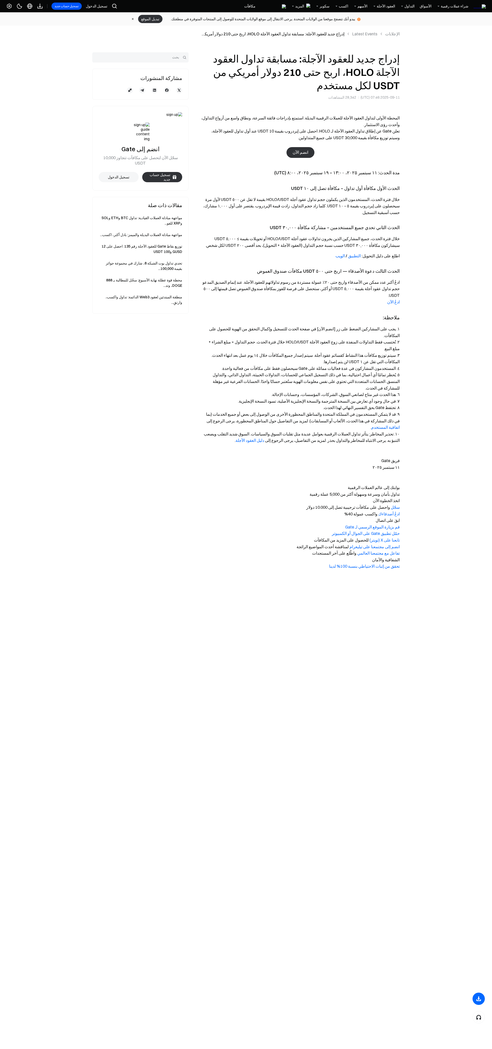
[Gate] (480, 6)
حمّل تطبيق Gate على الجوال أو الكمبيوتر (366, 533)
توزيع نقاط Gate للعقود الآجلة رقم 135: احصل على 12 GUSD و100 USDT (141, 249)
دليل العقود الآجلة (249, 440)
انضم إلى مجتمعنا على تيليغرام (375, 546)
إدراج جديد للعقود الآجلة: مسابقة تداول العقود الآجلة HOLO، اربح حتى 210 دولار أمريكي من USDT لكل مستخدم (272, 34)
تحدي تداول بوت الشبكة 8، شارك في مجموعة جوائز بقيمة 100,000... (144, 266)
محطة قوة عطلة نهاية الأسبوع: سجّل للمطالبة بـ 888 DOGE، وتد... (144, 283)
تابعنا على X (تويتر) (385, 540)
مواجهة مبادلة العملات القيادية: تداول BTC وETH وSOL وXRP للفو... (141, 221)
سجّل (395, 507)
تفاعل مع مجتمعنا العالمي (378, 553)
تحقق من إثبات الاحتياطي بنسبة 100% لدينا (364, 566)
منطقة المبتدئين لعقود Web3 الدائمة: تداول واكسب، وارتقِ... (144, 300)
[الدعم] (479, 1017)
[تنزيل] (479, 999)
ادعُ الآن (393, 301)
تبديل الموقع (150, 19)
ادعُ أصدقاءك (389, 513)
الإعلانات (392, 33)
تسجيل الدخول (96, 6)
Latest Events (364, 33)
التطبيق (354, 255)
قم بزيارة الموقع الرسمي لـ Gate (372, 526)
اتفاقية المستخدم (385, 427)
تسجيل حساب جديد (67, 6)
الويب (340, 255)
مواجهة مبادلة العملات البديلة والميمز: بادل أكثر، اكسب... (141, 234)
